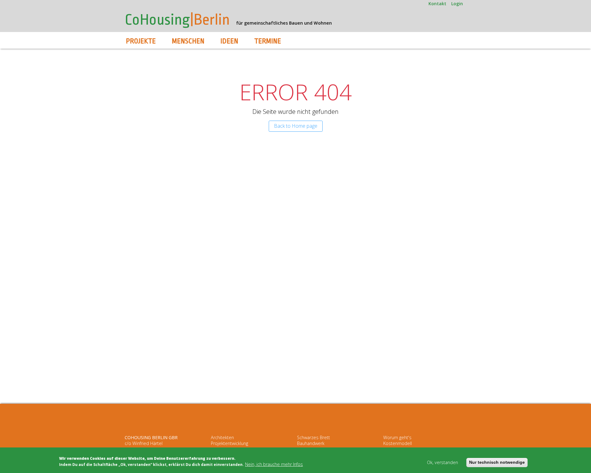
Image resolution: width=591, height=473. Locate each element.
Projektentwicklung (229, 443)
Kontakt (437, 3)
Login (457, 3)
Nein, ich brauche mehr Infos (274, 464)
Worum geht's (397, 437)
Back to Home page (295, 125)
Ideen (229, 41)
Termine (267, 41)
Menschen (188, 41)
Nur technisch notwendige (497, 462)
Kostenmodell (397, 443)
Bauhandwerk (310, 443)
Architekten (222, 437)
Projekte (141, 41)
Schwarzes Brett (313, 437)
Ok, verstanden (442, 463)
